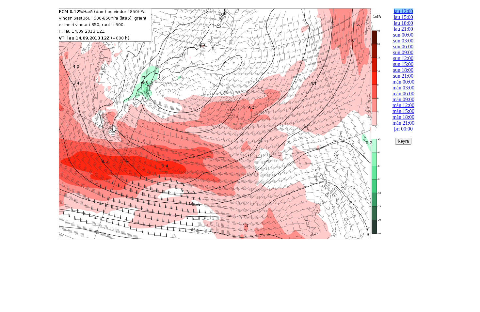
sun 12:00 (403, 58)
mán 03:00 (403, 87)
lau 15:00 (403, 17)
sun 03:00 (403, 40)
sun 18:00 (403, 70)
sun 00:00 (403, 35)
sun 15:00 (403, 64)
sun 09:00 (403, 52)
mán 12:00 (403, 105)
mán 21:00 (403, 123)
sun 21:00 (403, 76)
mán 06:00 (403, 93)
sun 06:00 (403, 46)
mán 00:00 (403, 82)
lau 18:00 (403, 23)
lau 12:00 (403, 11)
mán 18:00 (403, 117)
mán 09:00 (403, 99)
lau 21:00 (403, 29)
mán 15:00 (403, 111)
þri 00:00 (403, 129)
